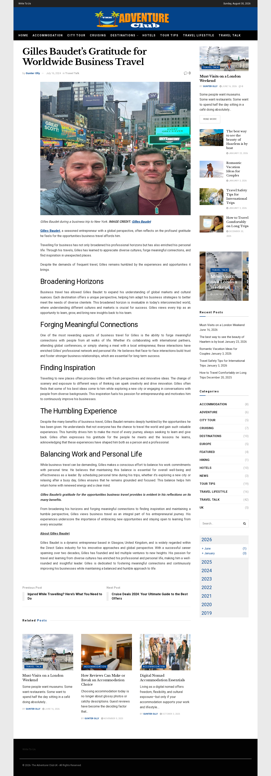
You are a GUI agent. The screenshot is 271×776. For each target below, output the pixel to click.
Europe (205, 444)
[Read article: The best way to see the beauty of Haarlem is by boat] (211, 137)
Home (23, 35)
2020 (207, 604)
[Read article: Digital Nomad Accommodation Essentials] (165, 652)
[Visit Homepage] (131, 19)
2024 (207, 570)
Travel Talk (230, 35)
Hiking (204, 460)
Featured (207, 452)
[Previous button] (203, 276)
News (204, 476)
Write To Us (24, 3)
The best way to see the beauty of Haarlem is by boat (237, 139)
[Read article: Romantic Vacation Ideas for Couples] (211, 169)
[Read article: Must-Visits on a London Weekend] (47, 652)
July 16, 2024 (53, 73)
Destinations (123, 35)
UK (201, 507)
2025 (207, 562)
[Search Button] (245, 523)
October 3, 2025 (171, 714)
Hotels (149, 35)
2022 (207, 587)
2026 (207, 539)
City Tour (76, 35)
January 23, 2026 (238, 153)
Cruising (98, 35)
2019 (207, 613)
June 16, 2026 (52, 709)
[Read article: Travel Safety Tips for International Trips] (211, 196)
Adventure (208, 412)
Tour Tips (169, 35)
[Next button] (246, 276)
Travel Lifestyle (198, 35)
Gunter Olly (33, 73)
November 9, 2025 (113, 718)
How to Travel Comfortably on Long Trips (237, 222)
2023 (207, 579)
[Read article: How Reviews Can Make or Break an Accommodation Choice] (106, 652)
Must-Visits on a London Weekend (223, 282)
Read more (211, 119)
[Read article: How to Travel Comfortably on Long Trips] (211, 224)
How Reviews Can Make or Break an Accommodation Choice (103, 679)
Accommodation (48, 35)
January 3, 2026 (237, 180)
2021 (207, 596)
